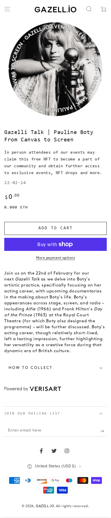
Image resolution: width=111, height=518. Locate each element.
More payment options (55, 258)
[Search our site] (88, 9)
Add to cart (55, 228)
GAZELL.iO (45, 506)
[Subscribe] (103, 431)
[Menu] (7, 9)
